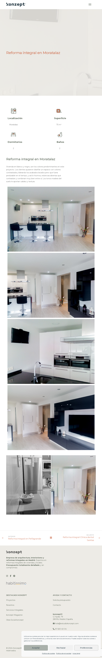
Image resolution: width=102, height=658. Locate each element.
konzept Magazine (14, 615)
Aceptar (36, 648)
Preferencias (86, 648)
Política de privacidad (63, 653)
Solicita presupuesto (61, 600)
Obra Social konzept (15, 620)
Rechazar (61, 648)
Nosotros (10, 605)
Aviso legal (76, 653)
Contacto (57, 605)
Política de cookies (48, 653)
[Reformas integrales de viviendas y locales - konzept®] (16, 4)
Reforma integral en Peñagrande (24, 539)
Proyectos (10, 600)
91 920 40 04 (61, 629)
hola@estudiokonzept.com (67, 623)
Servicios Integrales (14, 610)
